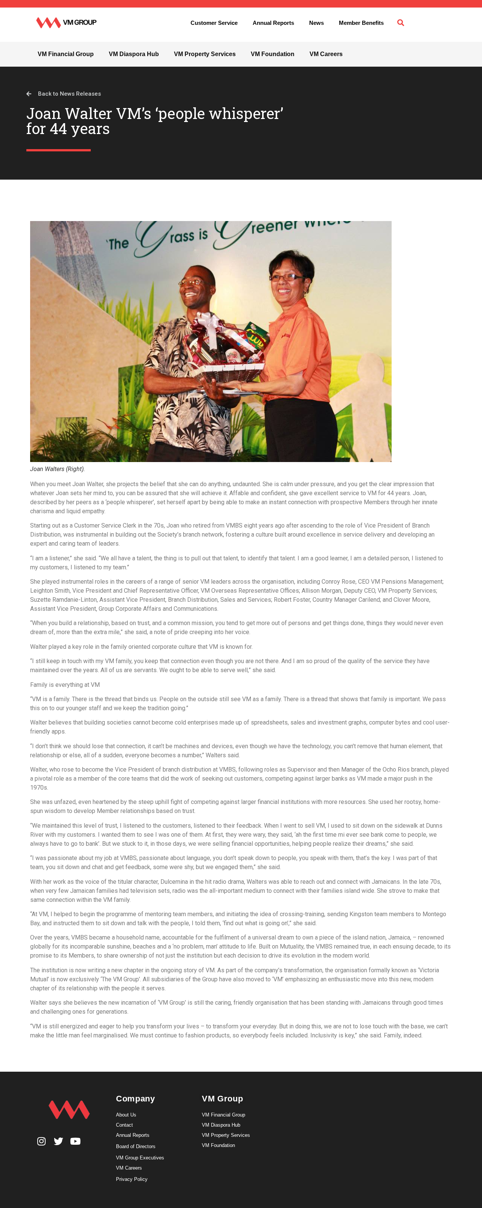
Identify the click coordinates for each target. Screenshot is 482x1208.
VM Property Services (205, 54)
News (316, 23)
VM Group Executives (140, 1158)
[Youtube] (75, 1141)
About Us (126, 1115)
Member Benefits (361, 23)
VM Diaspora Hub (134, 54)
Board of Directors (136, 1146)
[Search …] (400, 23)
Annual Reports (273, 23)
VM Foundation (272, 54)
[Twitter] (58, 1141)
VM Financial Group (66, 54)
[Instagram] (41, 1141)
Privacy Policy (132, 1179)
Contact (124, 1125)
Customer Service (214, 23)
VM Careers (326, 54)
